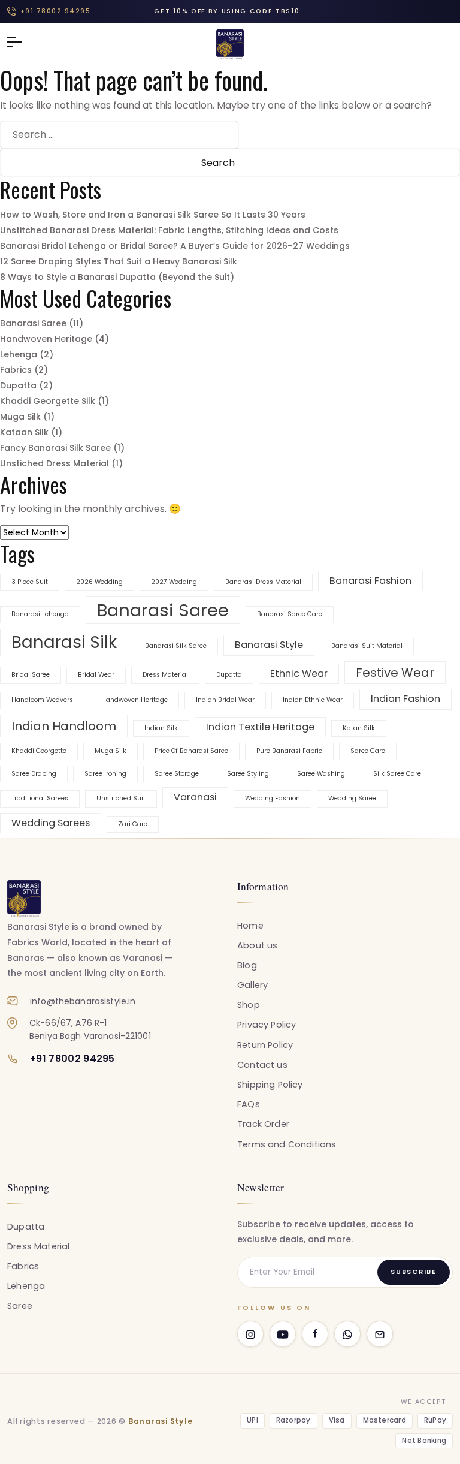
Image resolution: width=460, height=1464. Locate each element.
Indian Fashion (405, 699)
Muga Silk (20, 417)
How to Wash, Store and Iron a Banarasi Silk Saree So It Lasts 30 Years (152, 215)
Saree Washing (321, 773)
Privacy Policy (266, 1025)
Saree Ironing (105, 773)
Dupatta (18, 385)
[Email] (380, 1334)
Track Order (263, 1124)
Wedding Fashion (272, 798)
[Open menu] (20, 42)
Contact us (262, 1065)
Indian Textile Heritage (260, 727)
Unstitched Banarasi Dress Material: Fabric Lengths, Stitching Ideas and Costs (169, 230)
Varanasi (195, 797)
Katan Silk (359, 728)
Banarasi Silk (64, 642)
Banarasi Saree (33, 323)
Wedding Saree (352, 798)
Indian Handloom (63, 726)
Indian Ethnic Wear (313, 699)
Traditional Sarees (39, 798)
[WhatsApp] (347, 1334)
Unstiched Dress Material (54, 463)
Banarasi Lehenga (40, 614)
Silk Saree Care (397, 773)
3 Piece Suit (29, 581)
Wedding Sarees (50, 823)
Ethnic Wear (299, 673)
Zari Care (132, 824)
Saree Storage (177, 773)
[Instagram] (250, 1334)
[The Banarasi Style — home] (24, 898)
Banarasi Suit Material (366, 645)
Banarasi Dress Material (263, 581)
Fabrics (16, 370)
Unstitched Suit (121, 798)
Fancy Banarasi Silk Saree (55, 448)
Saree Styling (248, 773)
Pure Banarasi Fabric (289, 750)
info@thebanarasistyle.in (82, 1001)
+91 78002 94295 (55, 11)
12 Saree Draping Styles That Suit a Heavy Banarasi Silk (118, 261)
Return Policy (265, 1045)
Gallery (252, 985)
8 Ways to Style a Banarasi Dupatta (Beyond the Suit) (117, 277)
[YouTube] (283, 1334)
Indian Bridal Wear (225, 699)
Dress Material (165, 674)
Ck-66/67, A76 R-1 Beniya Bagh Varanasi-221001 (90, 1029)
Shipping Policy (270, 1085)
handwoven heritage (134, 699)
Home (250, 926)
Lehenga (18, 354)
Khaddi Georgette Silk (47, 401)
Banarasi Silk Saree (176, 645)
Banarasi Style (269, 645)
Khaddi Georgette (38, 750)
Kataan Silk (24, 432)
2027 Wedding (174, 581)
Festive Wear (395, 672)
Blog (247, 965)
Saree (19, 1306)
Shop (248, 1005)
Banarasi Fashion (370, 581)
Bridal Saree (30, 674)
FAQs (248, 1104)
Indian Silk (161, 728)
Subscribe (414, 1271)
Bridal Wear (96, 674)
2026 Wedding (99, 581)
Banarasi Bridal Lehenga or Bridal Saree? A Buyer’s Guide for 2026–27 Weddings (175, 246)
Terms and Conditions (286, 1144)
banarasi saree (163, 610)
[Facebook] (315, 1334)
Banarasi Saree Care (289, 614)
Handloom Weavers (42, 699)
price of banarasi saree (191, 750)
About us (257, 945)
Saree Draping (33, 773)
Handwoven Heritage (46, 339)
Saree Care (367, 750)
